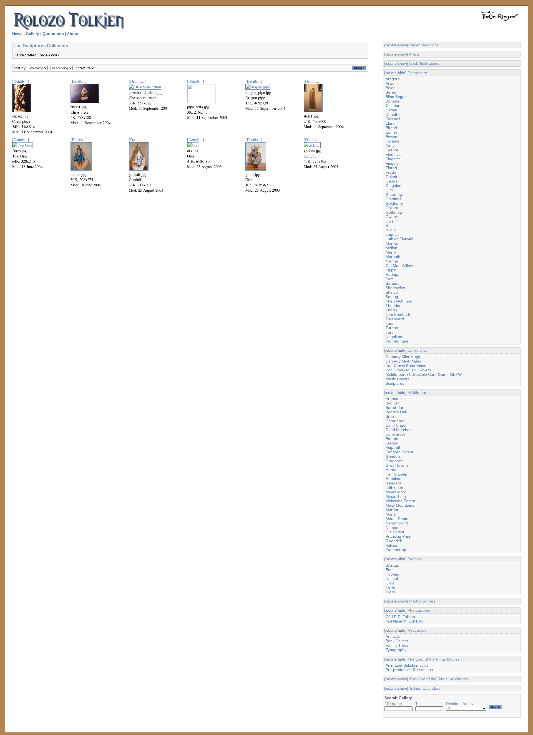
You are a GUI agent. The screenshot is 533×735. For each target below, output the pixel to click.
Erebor (392, 443)
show (402, 45)
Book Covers (397, 641)
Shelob (392, 292)
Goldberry (394, 203)
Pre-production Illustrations (409, 670)
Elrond (391, 128)
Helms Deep (396, 474)
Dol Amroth (395, 434)
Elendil (391, 123)
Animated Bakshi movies (407, 665)
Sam (390, 279)
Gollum (392, 208)
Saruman (394, 283)
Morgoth (393, 256)
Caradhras (395, 421)
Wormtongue (397, 341)
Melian (391, 248)
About (73, 33)
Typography (396, 650)
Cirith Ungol (396, 425)
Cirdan (391, 110)
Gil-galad (393, 185)
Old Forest (395, 532)
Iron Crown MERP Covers (408, 370)
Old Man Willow (399, 265)
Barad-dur (394, 407)
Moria (391, 514)
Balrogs (392, 565)
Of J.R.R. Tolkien (400, 616)
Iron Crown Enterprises (406, 365)
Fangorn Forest (399, 452)
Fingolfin (393, 159)
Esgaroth (393, 447)
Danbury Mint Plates (403, 361)
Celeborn (394, 105)
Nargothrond (397, 523)
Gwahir (392, 216)
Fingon (392, 163)
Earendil (393, 119)
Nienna (392, 261)
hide (401, 73)
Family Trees (397, 645)
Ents (389, 570)
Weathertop (396, 550)
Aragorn (393, 79)
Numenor (394, 527)
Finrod (391, 168)
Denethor (394, 114)
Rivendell (394, 541)
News (17, 33)
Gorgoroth (395, 461)
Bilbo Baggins (397, 96)
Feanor (392, 150)
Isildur (391, 230)
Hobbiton (393, 478)
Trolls (390, 587)
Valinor (392, 545)
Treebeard (395, 319)
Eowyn (391, 136)
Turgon (392, 328)
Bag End (393, 403)
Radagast (394, 274)
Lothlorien (394, 487)
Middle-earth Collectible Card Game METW (424, 374)
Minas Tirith (396, 496)
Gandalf (392, 181)
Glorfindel (394, 199)
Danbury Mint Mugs (403, 356)
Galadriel (393, 176)
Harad (391, 470)
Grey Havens (397, 465)
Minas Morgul (397, 492)
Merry (391, 252)
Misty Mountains (400, 505)
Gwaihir (392, 221)
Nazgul (392, 578)
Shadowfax (395, 288)
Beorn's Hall (396, 412)
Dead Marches (398, 430)
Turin (390, 332)
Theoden (393, 305)
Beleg (391, 88)
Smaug (392, 296)
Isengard (393, 483)
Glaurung (394, 194)
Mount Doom (397, 518)
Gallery (32, 33)
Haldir (391, 225)
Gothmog (394, 212)
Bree (390, 416)
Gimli (390, 190)
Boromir (392, 101)
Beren (391, 92)
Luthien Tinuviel (399, 239)
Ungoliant (394, 336)
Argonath (394, 398)
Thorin (391, 310)
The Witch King (399, 301)
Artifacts (393, 636)
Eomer (391, 132)
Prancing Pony (398, 536)
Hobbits (392, 574)
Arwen (391, 83)
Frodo (391, 172)
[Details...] (20, 81)
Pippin (391, 270)
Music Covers (397, 379)
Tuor (390, 323)
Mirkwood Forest (400, 501)
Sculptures (395, 383)
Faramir (392, 141)
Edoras (392, 438)
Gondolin (393, 456)
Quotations (53, 33)
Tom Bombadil (398, 314)
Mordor (392, 510)
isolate (391, 45)
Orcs (390, 583)
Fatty (390, 145)
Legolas (392, 234)
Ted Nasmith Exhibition (406, 621)
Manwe (392, 243)
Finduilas (393, 154)
